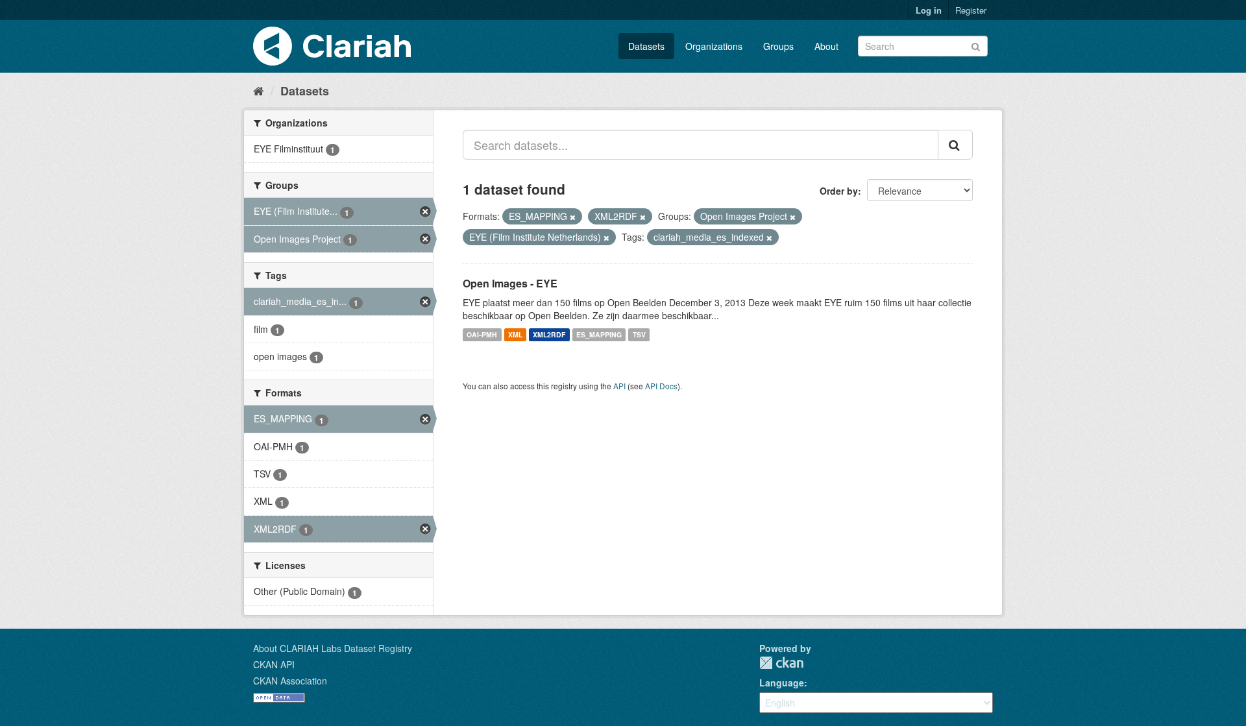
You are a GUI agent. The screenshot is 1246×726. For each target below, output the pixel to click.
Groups (778, 46)
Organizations (713, 46)
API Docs (661, 385)
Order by (839, 190)
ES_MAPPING (599, 334)
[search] (955, 145)
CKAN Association (290, 680)
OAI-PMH (482, 334)
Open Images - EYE (510, 283)
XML (515, 334)
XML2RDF (549, 334)
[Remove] (573, 217)
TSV (639, 334)
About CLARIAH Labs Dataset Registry (332, 648)
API (619, 385)
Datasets (646, 46)
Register (970, 10)
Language (781, 682)
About (826, 46)
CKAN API (274, 664)
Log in (929, 10)
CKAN (781, 663)
